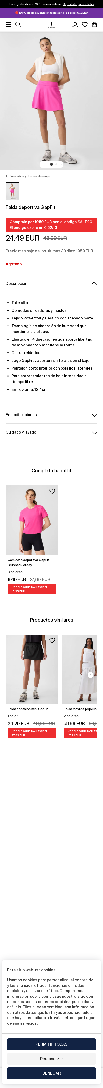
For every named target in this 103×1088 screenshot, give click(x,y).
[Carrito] (94, 24)
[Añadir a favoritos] (52, 491)
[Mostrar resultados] (18, 24)
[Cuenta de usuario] (75, 24)
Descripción (16, 283)
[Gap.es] (51, 25)
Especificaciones (21, 414)
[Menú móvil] (8, 24)
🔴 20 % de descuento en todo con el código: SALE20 (51, 12)
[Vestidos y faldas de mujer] (7, 176)
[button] (51, 164)
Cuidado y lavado (21, 432)
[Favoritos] (85, 24)
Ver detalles (86, 4)
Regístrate (70, 4)
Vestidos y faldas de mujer (30, 176)
